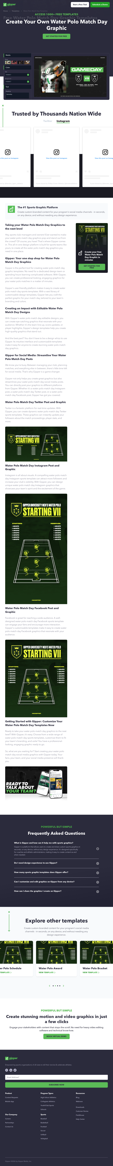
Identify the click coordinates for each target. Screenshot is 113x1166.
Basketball (44, 1123)
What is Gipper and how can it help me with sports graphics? (47, 849)
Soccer (43, 1131)
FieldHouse (80, 1115)
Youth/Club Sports (47, 1105)
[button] (49, 986)
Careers (8, 1119)
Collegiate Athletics (48, 1101)
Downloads (80, 1107)
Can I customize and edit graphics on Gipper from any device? (44, 881)
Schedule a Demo (100, 5)
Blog (77, 1097)
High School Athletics (48, 1097)
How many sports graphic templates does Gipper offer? (41, 872)
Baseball (44, 1119)
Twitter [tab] (47, 121)
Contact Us (9, 1127)
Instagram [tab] (63, 121)
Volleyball (44, 1139)
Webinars (79, 1101)
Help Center (80, 1119)
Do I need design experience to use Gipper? (35, 863)
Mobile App (9, 1101)
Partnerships (9, 1123)
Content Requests (11, 1097)
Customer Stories (82, 1111)
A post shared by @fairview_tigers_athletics (56, 183)
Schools (43, 1109)
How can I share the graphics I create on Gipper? (37, 891)
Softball (43, 1135)
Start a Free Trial (80, 5)
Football (44, 1127)
